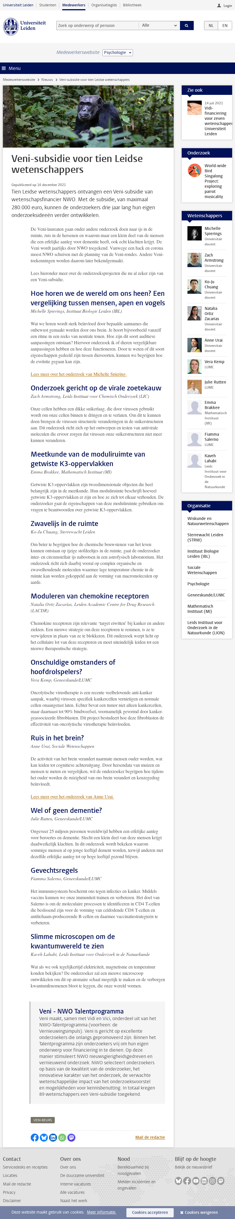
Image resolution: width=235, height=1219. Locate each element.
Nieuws (47, 79)
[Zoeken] (187, 25)
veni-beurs (43, 1120)
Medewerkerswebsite (19, 79)
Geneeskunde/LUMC (206, 595)
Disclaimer (12, 1201)
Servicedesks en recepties (25, 1167)
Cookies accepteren (150, 1212)
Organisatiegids (104, 5)
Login (228, 5)
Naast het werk (73, 1201)
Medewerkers (73, 5)
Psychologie (198, 584)
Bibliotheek (132, 5)
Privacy (9, 1192)
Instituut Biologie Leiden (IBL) (203, 554)
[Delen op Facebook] (35, 1138)
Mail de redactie (150, 1137)
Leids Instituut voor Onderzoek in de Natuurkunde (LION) (206, 628)
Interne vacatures (75, 1184)
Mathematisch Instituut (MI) (200, 609)
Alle (145, 25)
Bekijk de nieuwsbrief (193, 1167)
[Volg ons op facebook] (187, 1181)
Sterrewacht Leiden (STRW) (205, 537)
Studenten (47, 5)
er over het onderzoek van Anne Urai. (80, 796)
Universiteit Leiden (18, 5)
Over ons (68, 1167)
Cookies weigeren (201, 1212)
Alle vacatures (72, 1192)
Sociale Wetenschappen (202, 570)
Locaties (10, 1175)
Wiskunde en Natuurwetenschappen (208, 521)
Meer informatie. (101, 1212)
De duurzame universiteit (82, 1175)
